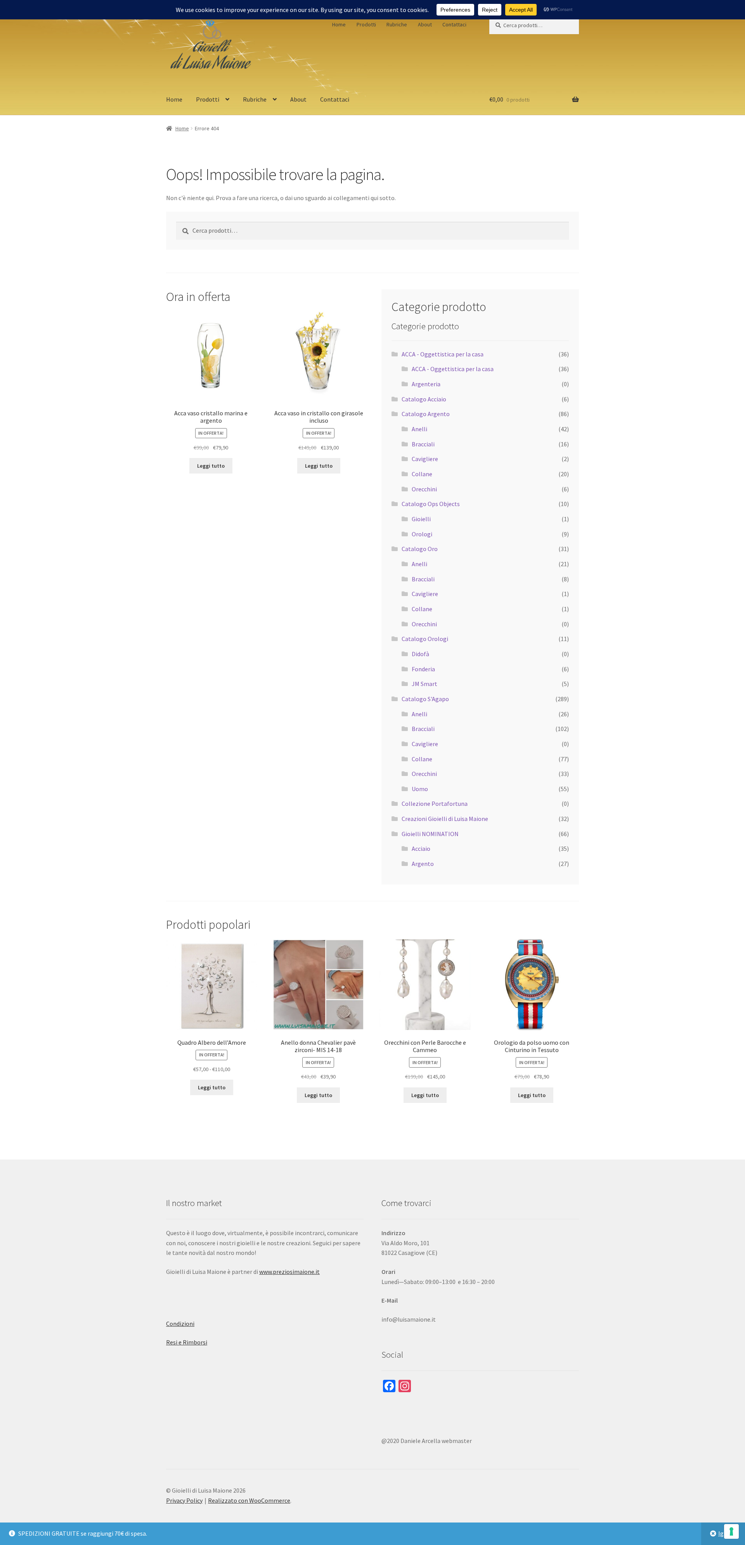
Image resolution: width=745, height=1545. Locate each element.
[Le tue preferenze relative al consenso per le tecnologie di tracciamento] (731, 1531)
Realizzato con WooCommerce (249, 1500)
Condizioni (180, 1323)
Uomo (420, 789)
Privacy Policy (184, 1500)
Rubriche (396, 24)
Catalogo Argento (426, 414)
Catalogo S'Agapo (425, 699)
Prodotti (366, 24)
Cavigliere (425, 459)
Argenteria (426, 384)
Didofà (420, 654)
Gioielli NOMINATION (430, 834)
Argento (423, 864)
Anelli (419, 429)
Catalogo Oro (420, 549)
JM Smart (424, 684)
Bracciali (423, 444)
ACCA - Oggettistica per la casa (442, 354)
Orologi (422, 534)
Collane (422, 474)
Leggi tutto (211, 465)
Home (339, 24)
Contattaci (454, 24)
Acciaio (421, 848)
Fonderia (423, 669)
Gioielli (421, 519)
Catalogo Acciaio (424, 399)
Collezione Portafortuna (435, 803)
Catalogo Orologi (425, 639)
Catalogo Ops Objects (431, 504)
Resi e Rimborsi (186, 1342)
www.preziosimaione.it (289, 1271)
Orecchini (424, 489)
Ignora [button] (727, 1533)
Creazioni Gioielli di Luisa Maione (445, 819)
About (425, 24)
